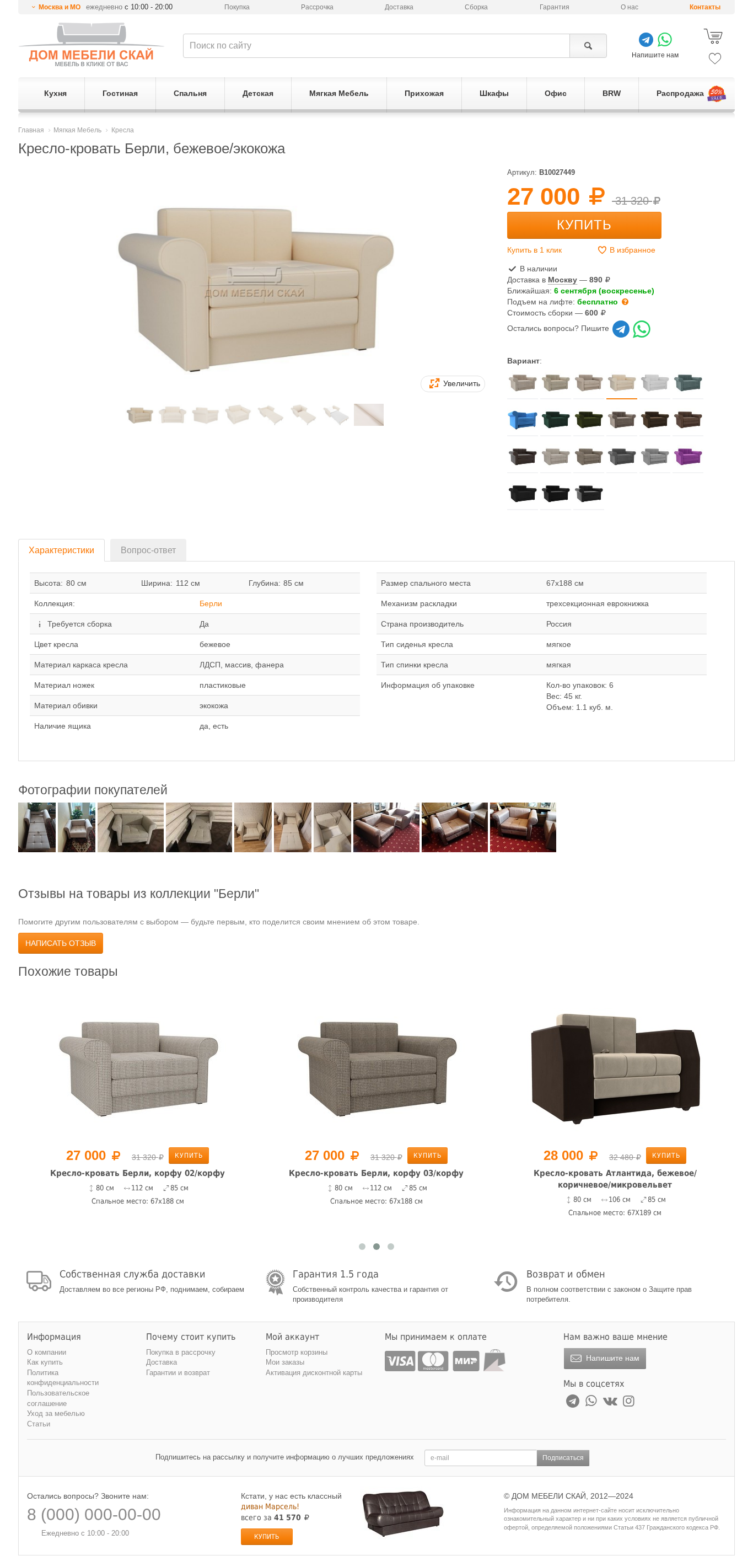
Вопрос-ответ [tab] (148, 550)
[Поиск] (587, 46)
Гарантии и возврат (178, 1372)
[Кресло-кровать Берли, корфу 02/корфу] (137, 1064)
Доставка (399, 7)
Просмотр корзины (296, 1352)
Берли (211, 603)
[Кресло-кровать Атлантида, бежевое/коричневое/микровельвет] (615, 1064)
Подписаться (563, 1458)
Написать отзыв (60, 943)
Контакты (705, 7)
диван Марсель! (270, 1506)
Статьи (38, 1424)
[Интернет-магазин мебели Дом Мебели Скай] (91, 44)
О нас (629, 7)
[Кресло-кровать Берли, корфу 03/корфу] (376, 1064)
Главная (31, 130)
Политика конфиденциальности (63, 1377)
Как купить (45, 1362)
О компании (46, 1352)
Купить (584, 224)
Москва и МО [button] (59, 7)
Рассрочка (317, 7)
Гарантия (554, 7)
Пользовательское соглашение (58, 1398)
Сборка (476, 7)
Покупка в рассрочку (181, 1352)
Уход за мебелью (56, 1413)
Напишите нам (611, 1358)
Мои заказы (285, 1362)
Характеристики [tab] (61, 550)
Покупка (237, 7)
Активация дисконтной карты (314, 1372)
